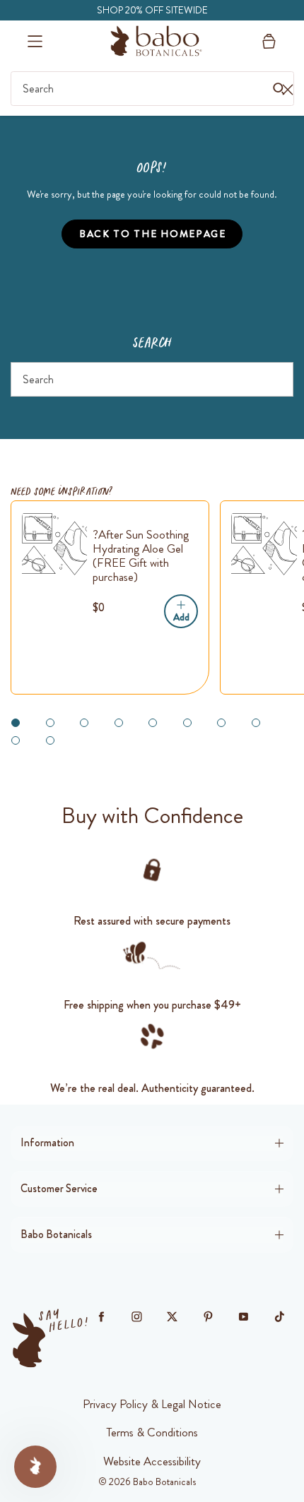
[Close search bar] (287, 89)
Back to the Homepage (152, 234)
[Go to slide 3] (84, 722)
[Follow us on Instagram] (137, 1317)
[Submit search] (277, 380)
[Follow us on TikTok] (279, 1317)
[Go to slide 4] (118, 722)
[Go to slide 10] (50, 740)
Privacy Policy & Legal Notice (152, 1403)
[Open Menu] (35, 41)
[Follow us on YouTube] (244, 1317)
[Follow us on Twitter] (172, 1317)
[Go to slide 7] (221, 722)
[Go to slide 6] (187, 722)
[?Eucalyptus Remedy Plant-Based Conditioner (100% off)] (263, 544)
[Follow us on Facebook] (101, 1317)
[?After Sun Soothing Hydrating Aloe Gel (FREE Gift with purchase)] (54, 544)
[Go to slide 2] (50, 722)
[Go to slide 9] (15, 740)
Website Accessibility (152, 1461)
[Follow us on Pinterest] (208, 1317)
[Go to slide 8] (255, 722)
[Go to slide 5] (152, 722)
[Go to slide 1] (15, 722)
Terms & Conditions (152, 1432)
